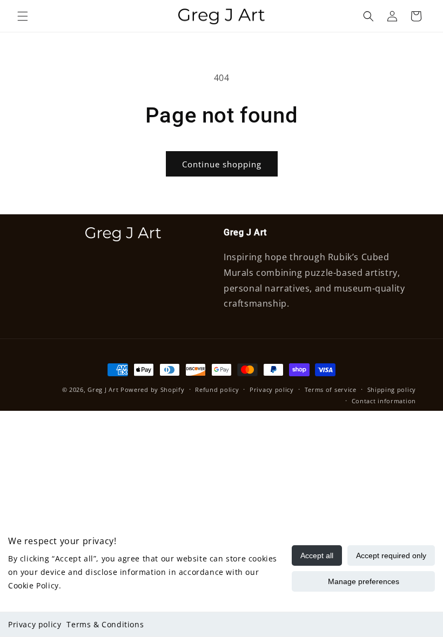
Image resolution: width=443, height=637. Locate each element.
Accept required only (391, 555)
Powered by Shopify (152, 389)
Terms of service (331, 389)
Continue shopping (221, 164)
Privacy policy (34, 624)
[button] (23, 16)
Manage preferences (363, 581)
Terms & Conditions (105, 624)
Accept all (316, 555)
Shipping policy (392, 389)
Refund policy (217, 389)
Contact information (384, 401)
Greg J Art (103, 389)
